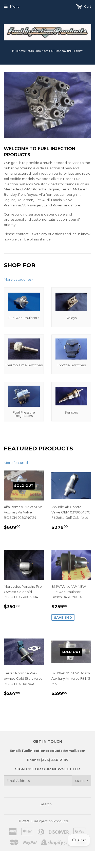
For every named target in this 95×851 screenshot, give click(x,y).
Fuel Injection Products (49, 821)
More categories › (18, 279)
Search (46, 804)
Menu (15, 6)
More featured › (17, 463)
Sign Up (81, 781)
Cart (87, 6)
